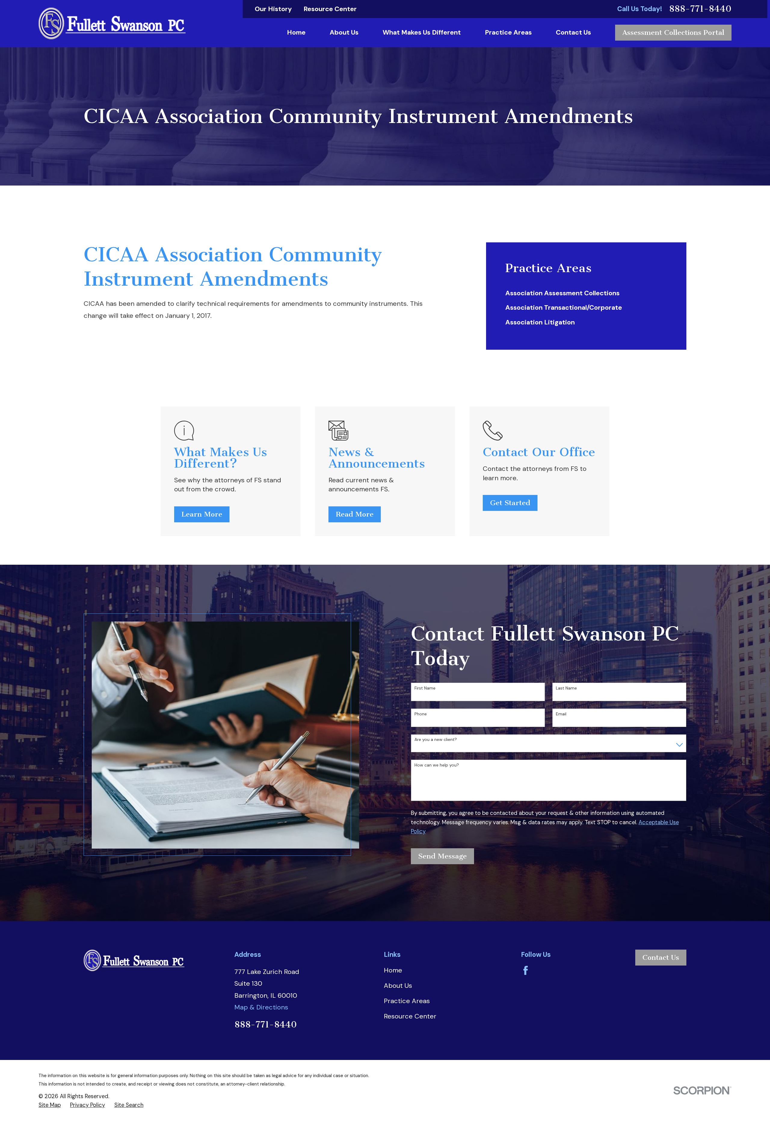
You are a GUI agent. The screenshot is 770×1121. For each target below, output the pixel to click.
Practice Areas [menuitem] (508, 32)
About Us (398, 985)
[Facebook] (525, 970)
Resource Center (330, 9)
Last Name (566, 688)
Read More (355, 514)
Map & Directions (261, 1007)
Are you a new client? (435, 739)
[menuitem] (586, 293)
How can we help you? (436, 765)
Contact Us (660, 957)
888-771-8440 (700, 9)
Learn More (201, 514)
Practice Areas (407, 1001)
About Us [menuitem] (344, 32)
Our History (273, 9)
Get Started (510, 503)
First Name (425, 688)
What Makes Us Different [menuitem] (422, 32)
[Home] (112, 23)
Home (393, 970)
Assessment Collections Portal (673, 32)
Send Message (442, 856)
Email (561, 714)
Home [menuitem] (296, 32)
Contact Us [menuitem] (573, 32)
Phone (420, 714)
